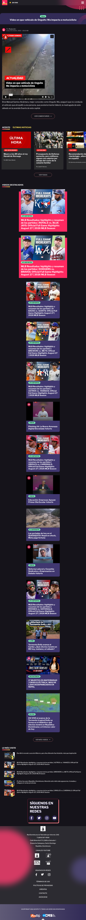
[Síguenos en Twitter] (42, 875)
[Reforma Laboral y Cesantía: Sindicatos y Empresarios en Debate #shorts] (43, 560)
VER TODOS (43, 175)
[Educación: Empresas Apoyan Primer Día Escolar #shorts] (43, 490)
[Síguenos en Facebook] (36, 875)
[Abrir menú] (82, 3)
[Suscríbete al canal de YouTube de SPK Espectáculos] (37, 863)
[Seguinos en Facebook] (31, 817)
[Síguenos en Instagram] (49, 875)
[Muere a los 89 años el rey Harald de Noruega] (16, 147)
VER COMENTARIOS (43, 116)
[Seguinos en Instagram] (46, 817)
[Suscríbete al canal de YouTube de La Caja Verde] (48, 863)
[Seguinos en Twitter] (39, 817)
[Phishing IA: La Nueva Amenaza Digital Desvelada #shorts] (43, 417)
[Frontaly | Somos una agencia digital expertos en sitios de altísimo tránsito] (35, 916)
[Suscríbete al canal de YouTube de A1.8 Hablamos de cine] (48, 855)
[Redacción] (3, 31)
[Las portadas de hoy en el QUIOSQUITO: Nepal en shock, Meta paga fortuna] (43, 525)
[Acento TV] (4, 2)
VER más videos (44, 740)
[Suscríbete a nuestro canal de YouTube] (54, 817)
